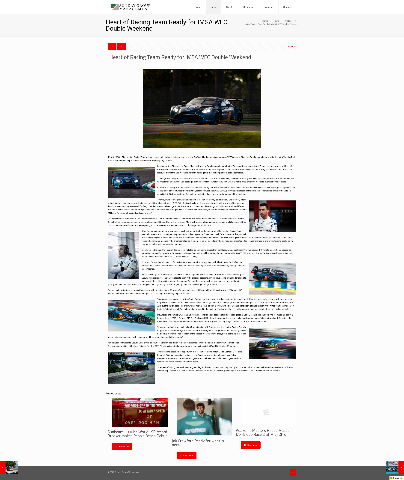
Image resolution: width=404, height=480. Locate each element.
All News (289, 21)
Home (265, 21)
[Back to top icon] (293, 472)
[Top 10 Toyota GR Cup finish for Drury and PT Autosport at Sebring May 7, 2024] (9, 467)
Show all (292, 46)
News (276, 21)
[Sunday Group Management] (130, 7)
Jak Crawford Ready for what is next (198, 443)
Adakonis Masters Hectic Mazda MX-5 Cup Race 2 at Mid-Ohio (263, 432)
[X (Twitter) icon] (285, 472)
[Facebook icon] (282, 472)
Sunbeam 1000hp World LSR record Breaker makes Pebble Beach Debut (137, 434)
